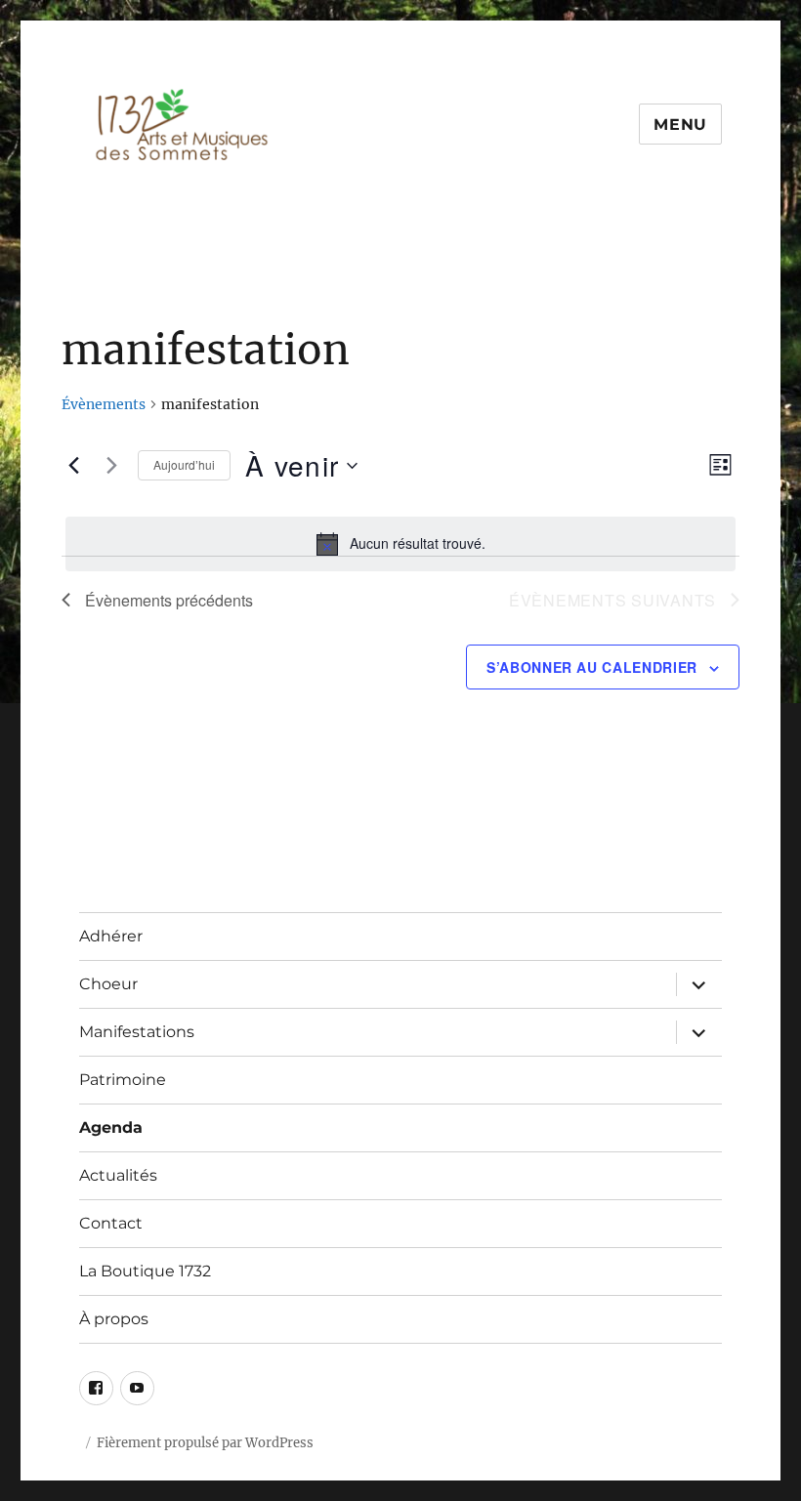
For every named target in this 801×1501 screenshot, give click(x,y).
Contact (111, 1223)
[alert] (400, 544)
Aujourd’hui (184, 464)
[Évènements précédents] (73, 466)
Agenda (111, 1127)
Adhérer (111, 936)
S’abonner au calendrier (591, 667)
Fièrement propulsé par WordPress (205, 1443)
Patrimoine (122, 1079)
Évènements (104, 404)
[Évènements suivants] (111, 466)
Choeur (108, 984)
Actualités (118, 1175)
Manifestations (136, 1031)
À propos (113, 1319)
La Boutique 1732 (145, 1271)
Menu (680, 124)
